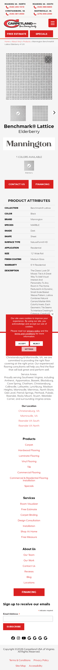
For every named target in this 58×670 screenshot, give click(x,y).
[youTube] (24, 638)
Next (53, 111)
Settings (29, 349)
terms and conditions (25, 333)
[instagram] (18, 638)
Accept (22, 344)
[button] (16, 33)
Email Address (11, 613)
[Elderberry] (29, 165)
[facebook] (13, 638)
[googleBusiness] (29, 638)
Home (7, 41)
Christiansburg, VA (29, 410)
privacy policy (33, 331)
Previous (4, 111)
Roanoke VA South (29, 420)
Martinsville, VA (29, 415)
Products (26, 41)
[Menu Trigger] (52, 23)
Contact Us (17, 184)
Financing (42, 184)
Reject (36, 344)
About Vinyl (16, 41)
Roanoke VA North (29, 425)
